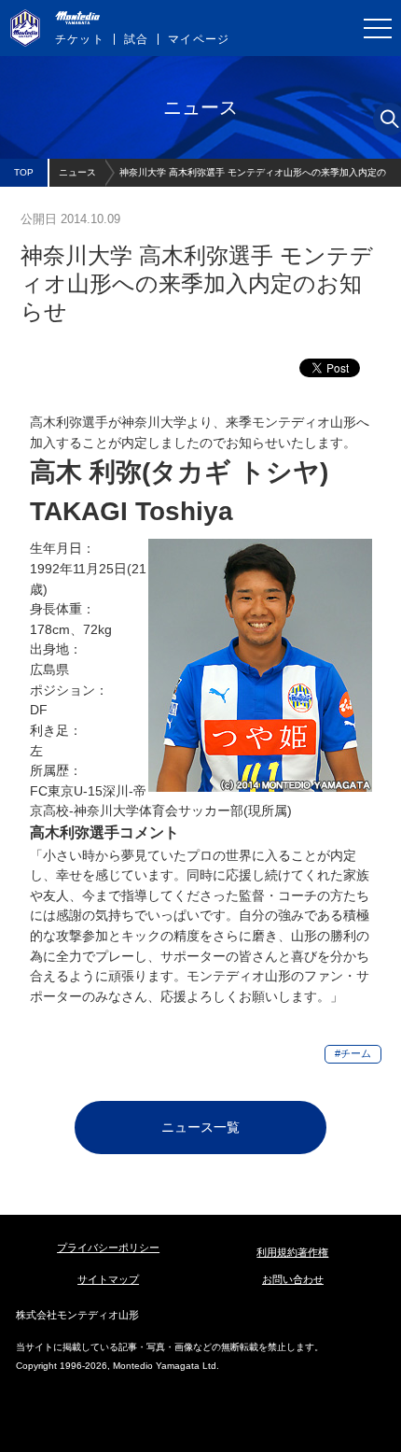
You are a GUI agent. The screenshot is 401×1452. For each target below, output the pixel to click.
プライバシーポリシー (108, 1247)
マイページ (198, 39)
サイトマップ (108, 1279)
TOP (24, 172)
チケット (79, 39)
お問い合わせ (293, 1279)
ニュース (77, 172)
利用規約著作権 (292, 1252)
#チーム (353, 1053)
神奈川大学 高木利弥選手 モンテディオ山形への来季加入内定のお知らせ (252, 177)
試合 (136, 39)
